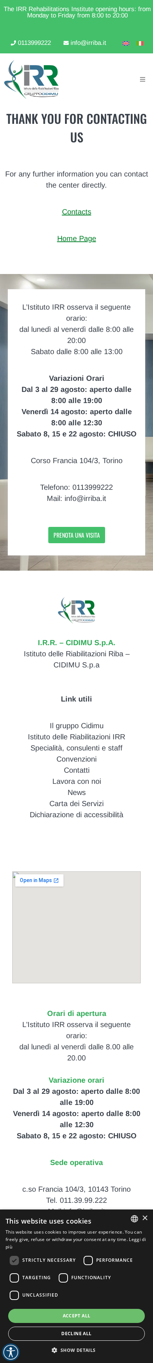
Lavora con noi (76, 781)
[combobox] (134, 1218)
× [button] (144, 1218)
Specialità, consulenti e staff (76, 748)
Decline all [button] (76, 1333)
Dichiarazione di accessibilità (76, 815)
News (77, 792)
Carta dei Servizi (76, 803)
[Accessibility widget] (11, 1352)
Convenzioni (76, 759)
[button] (76, 1350)
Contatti (76, 770)
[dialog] (76, 1286)
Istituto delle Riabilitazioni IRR (76, 737)
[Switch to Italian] (138, 43)
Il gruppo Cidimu (77, 726)
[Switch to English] (124, 43)
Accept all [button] (77, 1316)
